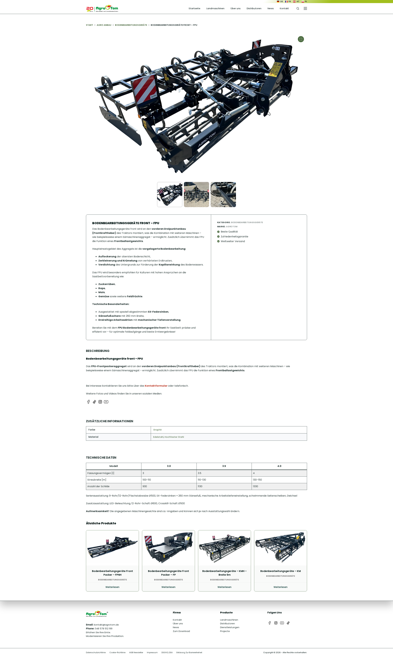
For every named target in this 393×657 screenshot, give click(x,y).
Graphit (157, 429)
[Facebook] (269, 623)
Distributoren (254, 8)
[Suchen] (298, 8)
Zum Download (181, 631)
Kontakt (284, 8)
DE (281, 1)
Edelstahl (158, 437)
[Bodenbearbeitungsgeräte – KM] (280, 547)
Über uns (236, 8)
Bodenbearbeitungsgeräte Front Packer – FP (168, 573)
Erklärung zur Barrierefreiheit (189, 652)
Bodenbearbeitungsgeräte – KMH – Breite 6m (224, 573)
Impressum (152, 652)
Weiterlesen (112, 587)
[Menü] (305, 8)
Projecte (225, 631)
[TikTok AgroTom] (94, 402)
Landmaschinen (215, 8)
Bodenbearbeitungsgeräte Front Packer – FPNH (112, 573)
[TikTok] (288, 623)
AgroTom (232, 226)
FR (289, 1)
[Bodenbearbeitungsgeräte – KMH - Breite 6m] (224, 547)
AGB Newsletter (136, 652)
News (271, 8)
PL (306, 1)
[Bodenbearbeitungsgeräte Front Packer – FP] (168, 547)
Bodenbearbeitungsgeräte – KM (280, 571)
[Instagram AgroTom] (100, 402)
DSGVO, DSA (167, 652)
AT (298, 1)
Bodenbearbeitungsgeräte (247, 222)
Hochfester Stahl (174, 437)
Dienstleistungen (229, 627)
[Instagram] (276, 623)
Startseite (194, 8)
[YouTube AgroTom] (106, 402)
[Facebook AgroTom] (88, 402)
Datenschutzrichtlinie (96, 652)
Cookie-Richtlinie (117, 652)
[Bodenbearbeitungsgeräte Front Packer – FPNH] (112, 547)
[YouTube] (282, 623)
